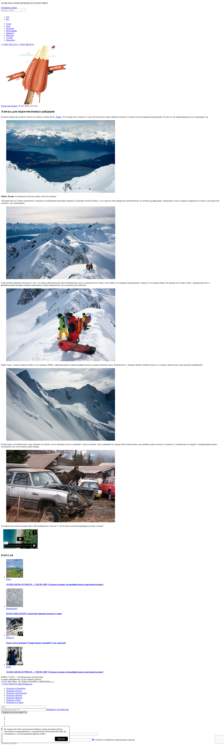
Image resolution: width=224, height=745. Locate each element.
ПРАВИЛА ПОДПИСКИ (57, 710)
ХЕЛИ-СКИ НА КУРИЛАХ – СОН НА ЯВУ (54, 584)
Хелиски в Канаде (14, 698)
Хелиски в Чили (13, 700)
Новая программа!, (9, 106)
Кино (8, 579)
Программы (11, 31)
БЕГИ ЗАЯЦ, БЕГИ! (34, 613)
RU (7, 19)
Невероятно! (11, 608)
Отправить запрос (9, 7)
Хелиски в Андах (14, 691)
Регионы (10, 28)
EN (7, 17)
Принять (61, 739)
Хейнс (58, 117)
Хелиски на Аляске (14, 702)
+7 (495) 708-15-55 (9, 44)
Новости (10, 638)
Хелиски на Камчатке (16, 688)
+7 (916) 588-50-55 (26, 44)
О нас (8, 24)
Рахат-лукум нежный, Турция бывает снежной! (36, 643)
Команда (10, 33)
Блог (8, 26)
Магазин (10, 35)
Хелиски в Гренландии (16, 693)
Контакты (10, 40)
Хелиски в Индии (14, 695)
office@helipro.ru (25, 684)
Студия (9, 38)
